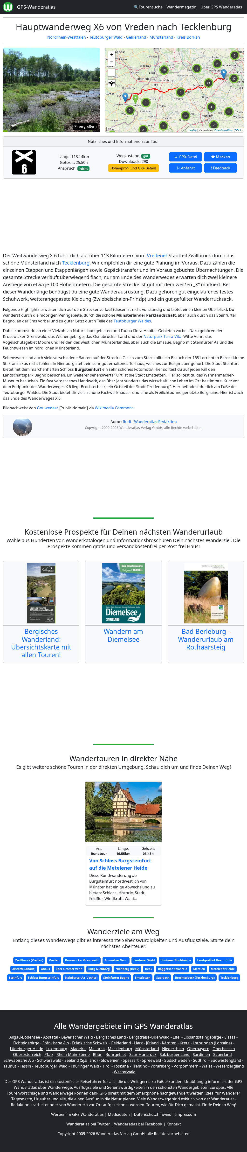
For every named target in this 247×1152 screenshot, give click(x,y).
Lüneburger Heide (26, 1048)
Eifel (176, 1037)
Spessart (131, 1060)
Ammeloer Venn (116, 960)
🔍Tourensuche (148, 7)
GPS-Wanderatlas (36, 7)
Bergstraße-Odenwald (149, 1037)
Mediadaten (119, 1114)
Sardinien (201, 1054)
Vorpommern (186, 1066)
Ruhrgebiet (116, 1054)
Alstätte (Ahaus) (23, 969)
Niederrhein (173, 1048)
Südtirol (200, 1060)
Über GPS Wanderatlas (221, 7)
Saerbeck (162, 978)
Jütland (152, 1043)
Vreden (54, 960)
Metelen (199, 969)
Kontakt (173, 1124)
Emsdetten (143, 978)
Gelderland (136, 37)
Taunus (10, 1066)
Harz (138, 1043)
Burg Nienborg (99, 969)
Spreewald (151, 1060)
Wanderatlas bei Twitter (88, 1124)
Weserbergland (230, 1066)
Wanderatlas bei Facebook (138, 1124)
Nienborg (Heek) (127, 969)
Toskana (121, 1066)
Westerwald (125, 1072)
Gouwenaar (47, 408)
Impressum (185, 1114)
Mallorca (97, 1048)
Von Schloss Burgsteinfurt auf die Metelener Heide (120, 864)
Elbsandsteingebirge (202, 1037)
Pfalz (48, 1054)
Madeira (78, 1048)
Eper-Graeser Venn (69, 969)
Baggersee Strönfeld (172, 969)
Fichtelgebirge (26, 1043)
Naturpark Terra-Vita (162, 336)
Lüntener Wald (144, 960)
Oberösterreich (27, 1054)
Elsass (229, 1037)
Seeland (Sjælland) (81, 1060)
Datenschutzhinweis (152, 1114)
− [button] (111, 62)
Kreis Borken (188, 37)
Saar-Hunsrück (143, 1054)
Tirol (106, 1066)
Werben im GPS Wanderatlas (77, 1114)
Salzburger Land (175, 1054)
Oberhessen (224, 1048)
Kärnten (169, 1043)
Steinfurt (15, 978)
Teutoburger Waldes (132, 321)
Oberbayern (198, 1048)
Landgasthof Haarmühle (214, 960)
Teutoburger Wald (106, 37)
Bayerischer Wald (77, 1037)
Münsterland (161, 37)
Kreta (185, 1043)
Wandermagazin (181, 7)
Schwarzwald (49, 1060)
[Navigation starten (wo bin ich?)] (111, 83)
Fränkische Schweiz (90, 1043)
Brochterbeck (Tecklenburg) (195, 978)
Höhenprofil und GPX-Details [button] (133, 168)
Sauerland (222, 1054)
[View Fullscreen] (111, 72)
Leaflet (193, 130)
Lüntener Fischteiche (176, 960)
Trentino (139, 1066)
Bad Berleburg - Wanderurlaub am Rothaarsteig (205, 639)
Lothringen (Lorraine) (212, 1043)
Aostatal (50, 1037)
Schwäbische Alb (19, 1060)
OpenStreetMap (223, 130)
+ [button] (111, 55)
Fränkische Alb (55, 1043)
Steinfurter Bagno (116, 978)
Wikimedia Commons (114, 408)
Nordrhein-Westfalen (66, 37)
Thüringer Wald (85, 1066)
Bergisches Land (111, 1037)
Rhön (98, 1054)
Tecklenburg (75, 262)
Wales (207, 1066)
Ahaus (45, 969)
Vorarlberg (161, 1066)
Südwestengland (226, 1060)
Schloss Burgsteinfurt (43, 978)
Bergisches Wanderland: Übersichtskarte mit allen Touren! (41, 643)
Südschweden (177, 1060)
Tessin (25, 1066)
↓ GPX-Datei (185, 157)
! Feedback (220, 168)
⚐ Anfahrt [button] (186, 168)
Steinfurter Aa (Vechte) (81, 978)
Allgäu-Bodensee (24, 1037)
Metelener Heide (223, 969)
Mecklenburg (120, 1048)
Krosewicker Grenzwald (82, 960)
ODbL (238, 130)
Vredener (157, 255)
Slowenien (110, 1060)
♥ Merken (220, 157)
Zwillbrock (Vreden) (29, 960)
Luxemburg (56, 1048)
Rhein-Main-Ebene (73, 1054)
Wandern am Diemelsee (123, 635)
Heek (148, 969)
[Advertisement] (123, 216)
